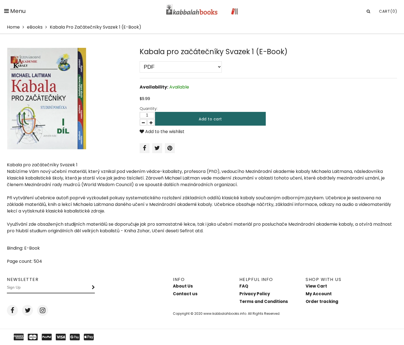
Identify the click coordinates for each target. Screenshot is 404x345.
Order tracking (322, 301)
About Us (183, 286)
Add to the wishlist (164, 131)
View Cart (316, 286)
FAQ (243, 286)
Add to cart (210, 119)
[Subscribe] (93, 287)
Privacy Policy (254, 294)
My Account (319, 294)
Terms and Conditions (263, 301)
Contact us (185, 294)
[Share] (145, 148)
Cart (388, 11)
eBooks (35, 27)
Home (13, 27)
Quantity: (148, 108)
